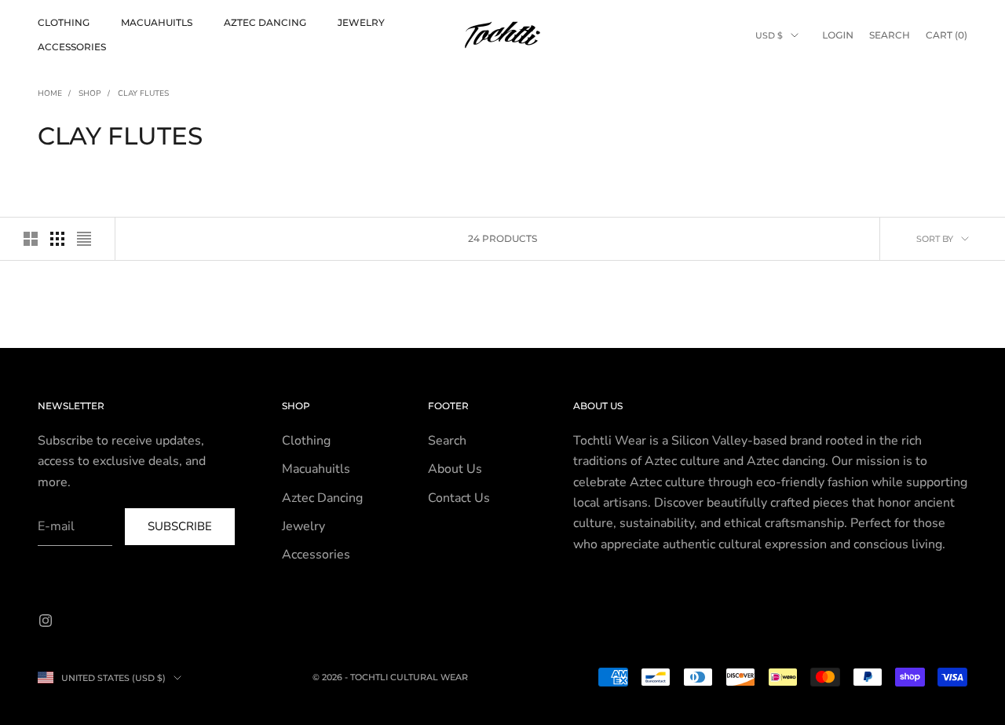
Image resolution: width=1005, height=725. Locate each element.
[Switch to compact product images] (84, 239)
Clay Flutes (143, 93)
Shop (90, 93)
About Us (455, 469)
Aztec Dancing (265, 22)
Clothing (64, 22)
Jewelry (361, 22)
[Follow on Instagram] (45, 620)
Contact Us (459, 498)
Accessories (72, 47)
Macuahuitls (156, 22)
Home (50, 93)
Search (447, 440)
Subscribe (180, 526)
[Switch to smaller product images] (57, 239)
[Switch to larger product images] (31, 239)
